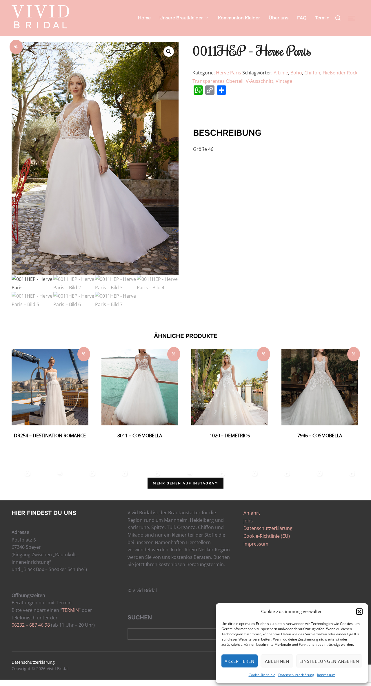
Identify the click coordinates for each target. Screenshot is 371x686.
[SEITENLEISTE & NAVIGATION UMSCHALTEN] (353, 18)
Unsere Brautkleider (181, 18)
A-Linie (281, 72)
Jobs (248, 520)
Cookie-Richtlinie (262, 674)
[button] (359, 611)
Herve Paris (228, 72)
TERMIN (70, 610)
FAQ (301, 18)
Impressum (326, 674)
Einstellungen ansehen (329, 661)
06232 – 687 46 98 (31, 625)
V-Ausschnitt (259, 81)
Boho (296, 72)
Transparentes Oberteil (217, 81)
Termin (322, 18)
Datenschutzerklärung (296, 674)
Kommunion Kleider (239, 18)
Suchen (140, 617)
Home (144, 18)
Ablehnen (277, 661)
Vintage (284, 81)
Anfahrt (251, 513)
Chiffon (312, 72)
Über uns (278, 18)
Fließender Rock (340, 72)
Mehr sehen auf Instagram (185, 483)
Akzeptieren (239, 661)
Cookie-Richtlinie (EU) (266, 536)
